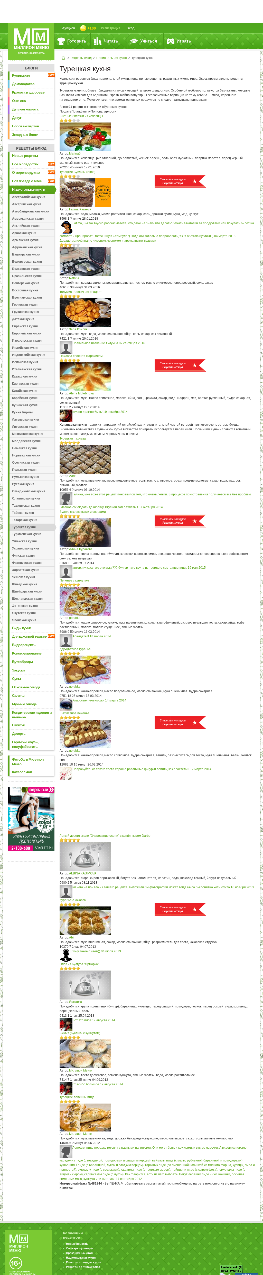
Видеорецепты (24, 645)
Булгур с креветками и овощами (83, 512)
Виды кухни (21, 628)
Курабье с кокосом (73, 900)
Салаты (18, 695)
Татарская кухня (24, 520)
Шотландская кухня (27, 598)
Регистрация (110, 28)
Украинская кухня (25, 548)
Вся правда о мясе (27, 181)
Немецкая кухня (24, 448)
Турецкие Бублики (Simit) (77, 172)
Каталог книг (22, 772)
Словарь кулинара (79, 1248)
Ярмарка (75, 1002)
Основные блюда (26, 687)
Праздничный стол (79, 1252)
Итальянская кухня (27, 369)
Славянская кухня (26, 498)
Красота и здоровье (28, 92)
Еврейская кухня (25, 326)
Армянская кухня (25, 240)
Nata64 (74, 278)
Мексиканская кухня (27, 434)
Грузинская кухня (25, 312)
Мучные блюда (24, 704)
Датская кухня (23, 319)
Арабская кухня (24, 233)
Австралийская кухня (28, 197)
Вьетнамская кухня (27, 297)
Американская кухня (28, 218)
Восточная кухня (25, 290)
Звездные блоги (25, 134)
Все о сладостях (25, 164)
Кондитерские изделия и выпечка (32, 714)
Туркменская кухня (26, 534)
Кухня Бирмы (22, 412)
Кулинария (21, 75)
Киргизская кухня (25, 383)
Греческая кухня (24, 305)
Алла (73, 476)
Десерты (19, 733)
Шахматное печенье (74, 713)
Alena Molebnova (81, 393)
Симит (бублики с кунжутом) (80, 1033)
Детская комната (25, 109)
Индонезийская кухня (28, 355)
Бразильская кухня (27, 276)
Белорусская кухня (27, 261)
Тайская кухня (23, 513)
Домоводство (23, 84)
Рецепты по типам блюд (83, 1266)
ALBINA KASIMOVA (82, 873)
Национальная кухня (111, 58)
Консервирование (26, 653)
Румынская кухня (25, 477)
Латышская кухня (25, 419)
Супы (16, 679)
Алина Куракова (80, 549)
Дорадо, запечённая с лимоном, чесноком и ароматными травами (108, 240)
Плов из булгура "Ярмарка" (79, 964)
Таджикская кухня (26, 505)
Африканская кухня (27, 247)
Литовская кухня (24, 427)
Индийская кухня (25, 348)
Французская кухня (27, 563)
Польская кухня (24, 470)
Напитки (18, 725)
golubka (74, 618)
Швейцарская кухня (27, 591)
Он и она (19, 101)
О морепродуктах (26, 172)
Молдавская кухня (26, 441)
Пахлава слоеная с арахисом (81, 356)
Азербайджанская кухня (30, 211)
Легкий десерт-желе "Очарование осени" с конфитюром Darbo (105, 836)
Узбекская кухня (24, 541)
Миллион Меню (80, 1070)
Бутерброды (22, 662)
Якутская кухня (24, 613)
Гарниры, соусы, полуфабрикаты (25, 744)
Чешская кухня (23, 577)
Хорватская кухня (25, 570)
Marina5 (75, 153)
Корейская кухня (24, 398)
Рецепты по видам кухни (83, 1262)
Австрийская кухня (26, 204)
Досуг (16, 118)
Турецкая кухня (24, 527)
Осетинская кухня (26, 462)
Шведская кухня (24, 584)
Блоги (31, 68)
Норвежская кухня (26, 455)
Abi (71, 937)
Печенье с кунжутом (74, 580)
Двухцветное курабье (75, 649)
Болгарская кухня (26, 269)
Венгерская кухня (25, 283)
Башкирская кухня (26, 254)
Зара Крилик (78, 329)
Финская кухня (23, 555)
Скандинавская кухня (28, 491)
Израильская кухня (27, 340)
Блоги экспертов (25, 126)
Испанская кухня (25, 362)
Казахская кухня (24, 376)
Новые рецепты (25, 156)
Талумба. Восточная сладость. (82, 292)
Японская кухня (24, 620)
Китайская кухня (24, 391)
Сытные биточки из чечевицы (81, 116)
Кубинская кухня (24, 405)
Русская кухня (23, 484)
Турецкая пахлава (73, 438)
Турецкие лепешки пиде (77, 1097)
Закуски (18, 670)
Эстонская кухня (25, 606)
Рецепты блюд (81, 58)
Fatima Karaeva (80, 209)
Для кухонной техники (29, 636)
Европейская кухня (26, 333)
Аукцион (68, 28)
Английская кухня (26, 226)
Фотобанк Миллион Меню (27, 761)
